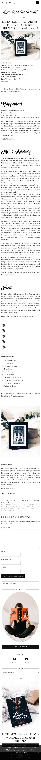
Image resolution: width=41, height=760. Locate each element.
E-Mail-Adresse (6, 559)
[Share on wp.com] (14, 494)
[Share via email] (2, 494)
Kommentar (5, 528)
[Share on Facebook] (5, 494)
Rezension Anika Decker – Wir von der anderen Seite (31, 504)
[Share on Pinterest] (11, 494)
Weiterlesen (20, 647)
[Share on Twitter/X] (8, 494)
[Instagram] (2, 3)
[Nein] (38, 752)
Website (3, 567)
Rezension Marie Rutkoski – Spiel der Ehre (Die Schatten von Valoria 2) (10, 505)
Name (3, 551)
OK (20, 755)
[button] (38, 2)
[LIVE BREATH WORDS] (20, 8)
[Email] (10, 3)
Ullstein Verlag (15, 67)
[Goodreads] (6, 3)
